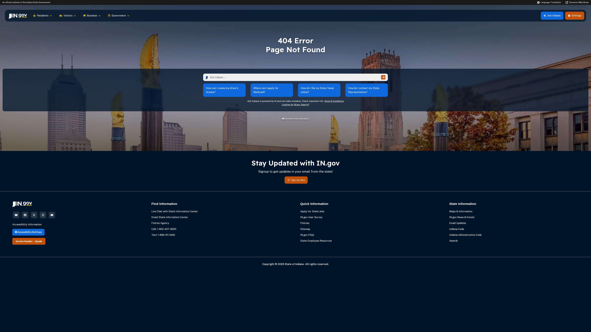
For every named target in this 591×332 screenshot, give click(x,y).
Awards (453, 240)
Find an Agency (160, 223)
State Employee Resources (316, 240)
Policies (304, 223)
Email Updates (457, 223)
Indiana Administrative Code (465, 234)
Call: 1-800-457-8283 (163, 229)
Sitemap (305, 229)
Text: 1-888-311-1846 (163, 234)
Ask (554, 15)
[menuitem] (17, 15)
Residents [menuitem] (42, 15)
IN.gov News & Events (461, 217)
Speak (38, 241)
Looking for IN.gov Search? (295, 104)
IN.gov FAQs (307, 234)
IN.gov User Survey (311, 217)
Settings (576, 15)
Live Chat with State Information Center (174, 211)
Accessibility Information (27, 224)
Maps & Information (460, 211)
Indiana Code (456, 229)
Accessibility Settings (29, 232)
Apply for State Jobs (312, 211)
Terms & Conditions (334, 101)
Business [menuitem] (92, 15)
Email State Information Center (169, 217)
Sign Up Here (298, 180)
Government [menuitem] (119, 15)
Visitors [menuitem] (68, 15)
